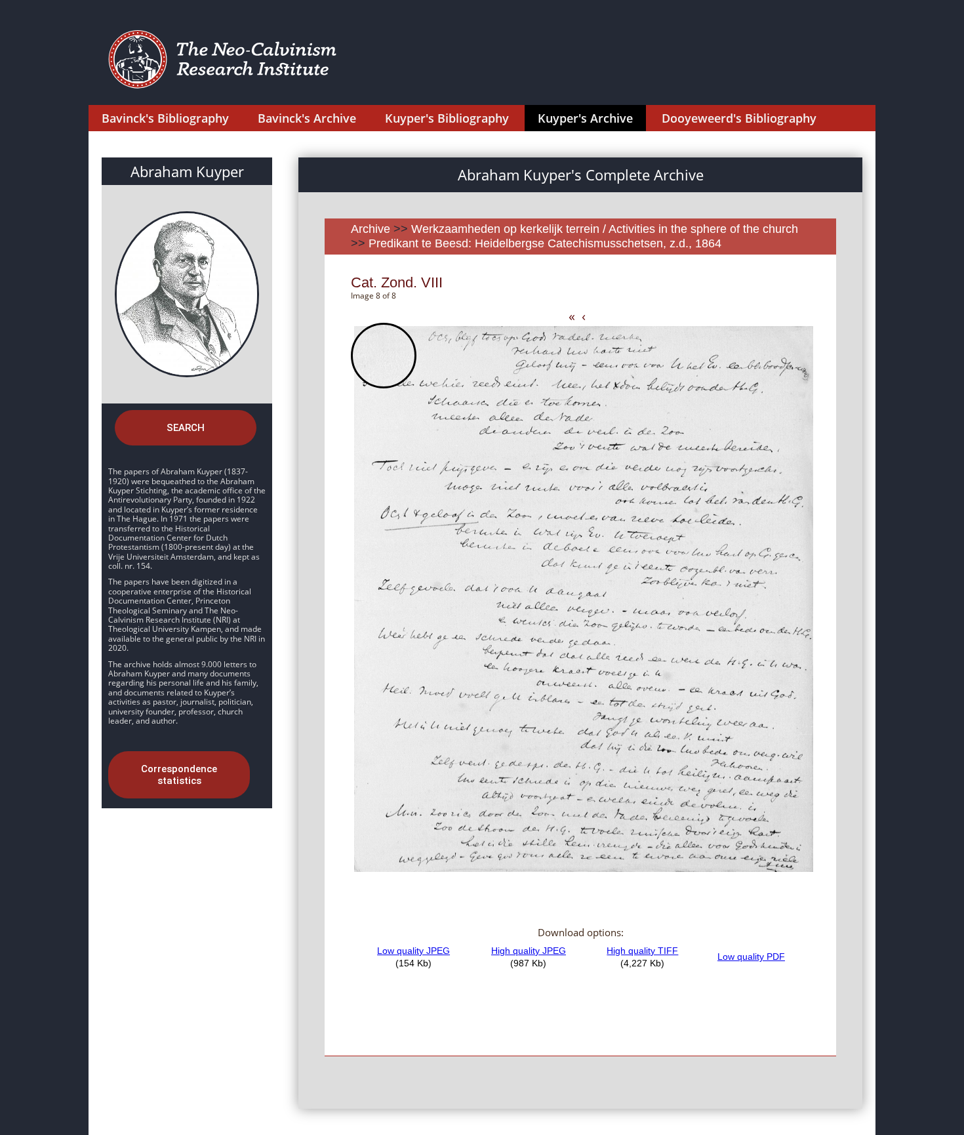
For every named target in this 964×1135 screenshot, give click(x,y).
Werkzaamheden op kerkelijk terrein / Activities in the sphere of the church (604, 229)
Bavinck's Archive (307, 118)
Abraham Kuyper (187, 171)
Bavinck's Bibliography (165, 118)
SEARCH (186, 428)
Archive (370, 229)
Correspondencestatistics (179, 775)
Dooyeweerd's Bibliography (739, 118)
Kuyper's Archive (585, 118)
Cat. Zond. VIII (397, 282)
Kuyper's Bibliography (447, 118)
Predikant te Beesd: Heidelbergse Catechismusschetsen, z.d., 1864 (545, 243)
